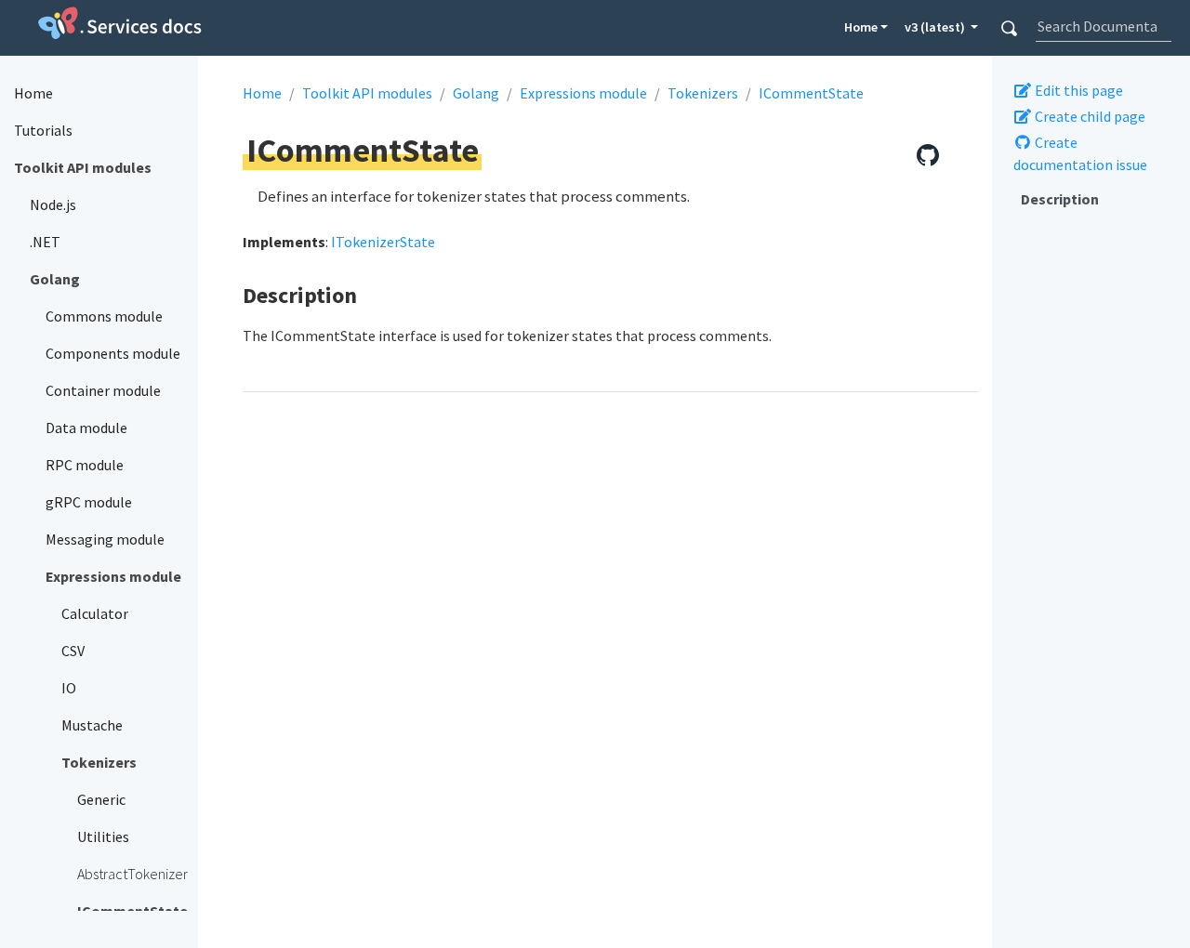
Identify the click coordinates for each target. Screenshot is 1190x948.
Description (1060, 199)
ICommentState (811, 93)
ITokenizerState (383, 241)
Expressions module (583, 93)
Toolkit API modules (367, 93)
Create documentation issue (1080, 153)
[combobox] (1103, 26)
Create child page (1088, 116)
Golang (476, 93)
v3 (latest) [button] (936, 27)
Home (861, 27)
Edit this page (1077, 90)
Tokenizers (703, 93)
